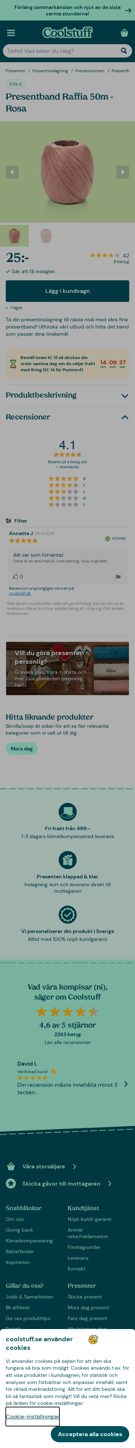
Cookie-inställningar (32, 1416)
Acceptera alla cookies (90, 1434)
